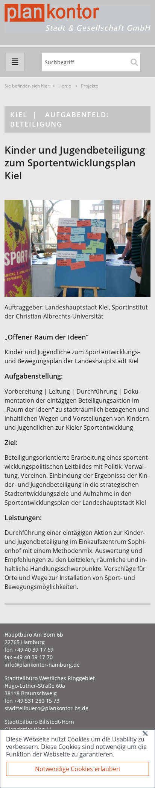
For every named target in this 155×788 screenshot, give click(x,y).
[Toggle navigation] (15, 62)
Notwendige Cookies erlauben (77, 769)
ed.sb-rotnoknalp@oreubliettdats (46, 708)
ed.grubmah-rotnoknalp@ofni (42, 664)
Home (64, 86)
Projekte (89, 86)
